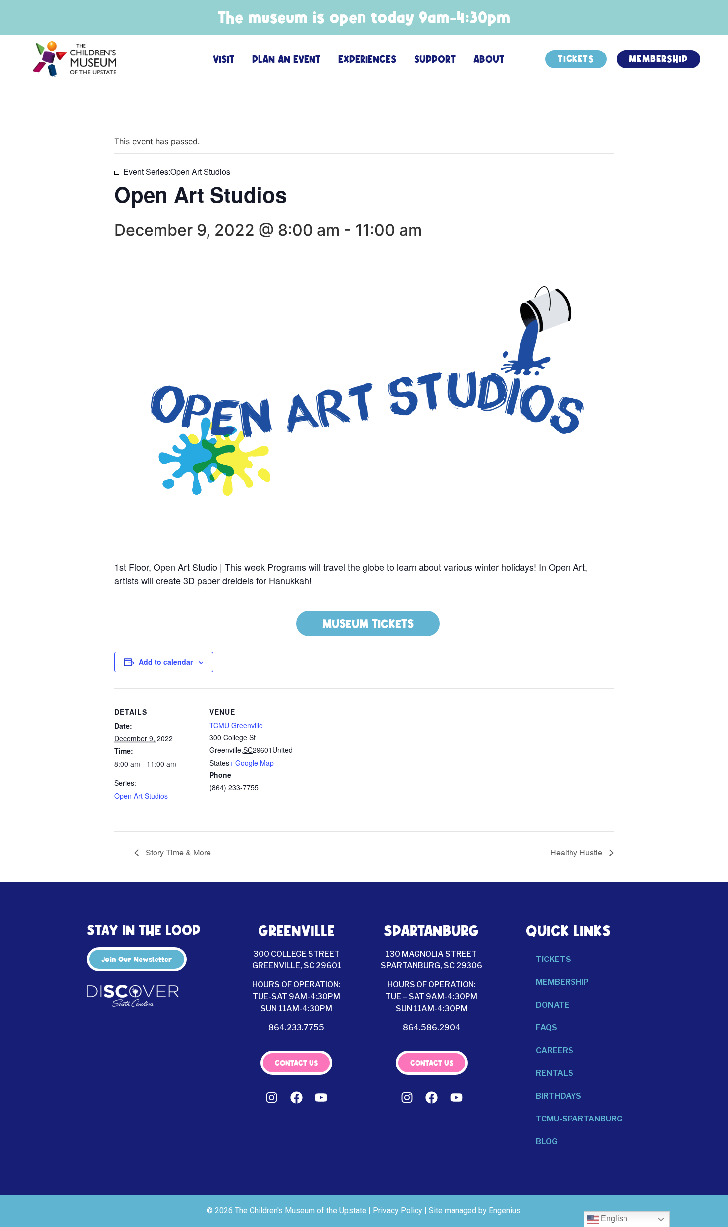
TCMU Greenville (236, 725)
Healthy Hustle (577, 852)
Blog (547, 1141)
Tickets (553, 959)
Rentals (554, 1073)
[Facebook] (296, 1097)
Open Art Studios (141, 795)
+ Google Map (251, 763)
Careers (554, 1050)
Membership (562, 982)
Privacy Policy (397, 1210)
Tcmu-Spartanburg (579, 1118)
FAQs (546, 1027)
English (613, 1218)
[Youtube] (321, 1097)
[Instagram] (272, 1097)
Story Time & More (177, 852)
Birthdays (558, 1096)
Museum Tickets (368, 623)
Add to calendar (166, 662)
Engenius (504, 1210)
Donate (553, 1005)
